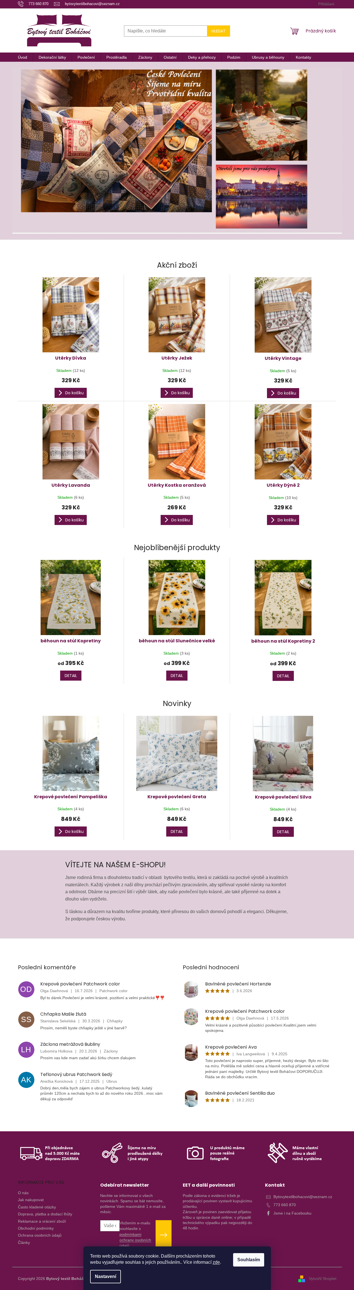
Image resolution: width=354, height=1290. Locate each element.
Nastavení (105, 1276)
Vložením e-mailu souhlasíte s (135, 1234)
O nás (23, 1193)
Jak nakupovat (31, 1200)
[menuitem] (22, 57)
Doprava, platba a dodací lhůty (45, 1214)
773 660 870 (284, 1205)
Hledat (219, 31)
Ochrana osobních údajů (40, 1235)
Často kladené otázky (37, 1207)
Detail (71, 675)
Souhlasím (248, 1259)
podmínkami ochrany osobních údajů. (135, 1240)
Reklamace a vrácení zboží (42, 1221)
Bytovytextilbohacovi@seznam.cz (302, 1196)
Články (24, 1242)
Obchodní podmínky (36, 1228)
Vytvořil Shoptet (322, 1278)
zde (216, 1262)
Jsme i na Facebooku (292, 1213)
